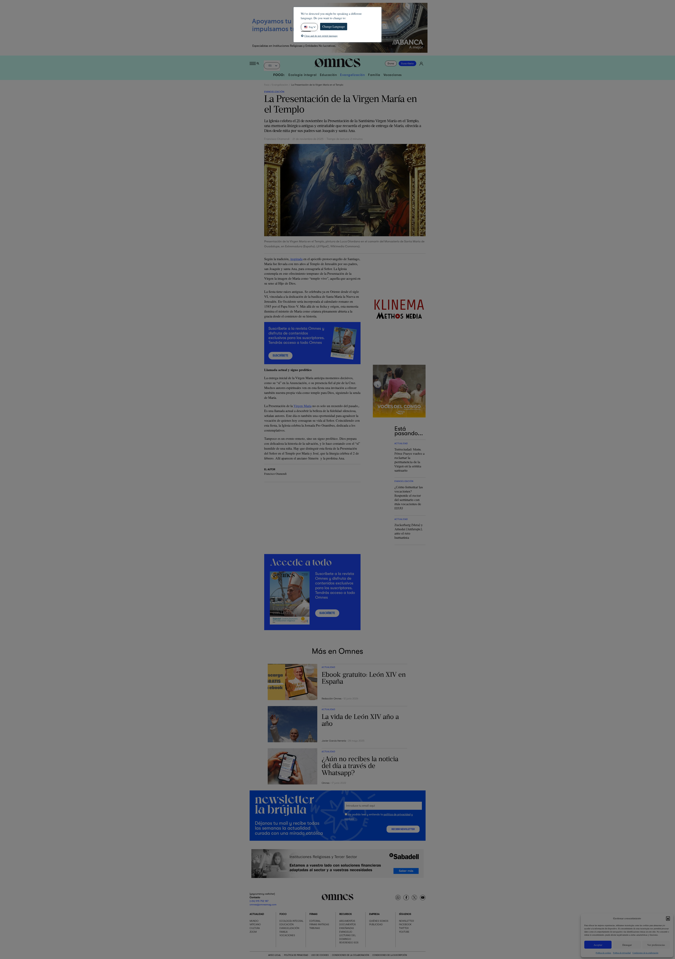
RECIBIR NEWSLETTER (403, 829)
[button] (668, 918)
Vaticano (255, 924)
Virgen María (302, 406)
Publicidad (376, 924)
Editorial (315, 920)
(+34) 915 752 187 (259, 901)
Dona (391, 63)
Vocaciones (393, 75)
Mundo (254, 920)
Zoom (253, 931)
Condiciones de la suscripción (389, 955)
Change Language (333, 26)
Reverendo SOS (348, 942)
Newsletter (406, 920)
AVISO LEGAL (274, 955)
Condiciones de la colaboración (645, 952)
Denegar (627, 945)
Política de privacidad (622, 952)
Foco (266, 84)
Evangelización (352, 75)
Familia (374, 75)
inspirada (296, 259)
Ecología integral (302, 75)
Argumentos (347, 920)
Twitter (404, 928)
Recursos (345, 914)
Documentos (347, 924)
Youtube (404, 931)
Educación (328, 75)
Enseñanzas (346, 928)
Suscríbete (407, 63)
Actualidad (257, 914)
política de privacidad (397, 814)
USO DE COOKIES (320, 955)
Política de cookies (603, 952)
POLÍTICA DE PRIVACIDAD (296, 955)
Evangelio (345, 931)
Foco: (279, 75)
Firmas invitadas (319, 924)
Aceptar (598, 945)
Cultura (255, 928)
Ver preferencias (656, 945)
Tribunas (314, 928)
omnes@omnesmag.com (263, 904)
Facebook (405, 924)
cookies (349, 818)
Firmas (313, 914)
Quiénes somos (378, 920)
